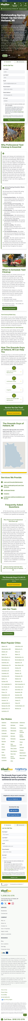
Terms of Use (4, 989)
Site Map (3, 946)
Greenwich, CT (5, 697)
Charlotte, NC (5, 662)
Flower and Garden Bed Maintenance (13, 399)
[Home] (1, 884)
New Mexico (14, 751)
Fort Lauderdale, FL (7, 684)
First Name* (6, 69)
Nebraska (13, 738)
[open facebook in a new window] (2, 904)
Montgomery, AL (19, 657)
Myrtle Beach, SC (19, 659)
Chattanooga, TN (6, 665)
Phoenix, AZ (18, 673)
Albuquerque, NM (6, 649)
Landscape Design (11, 381)
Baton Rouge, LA (6, 657)
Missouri (13, 733)
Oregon (21, 725)
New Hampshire (13, 744)
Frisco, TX (4, 692)
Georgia (4, 741)
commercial (21, 43)
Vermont (22, 747)
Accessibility (4, 994)
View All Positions (8, 633)
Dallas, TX (4, 678)
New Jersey (14, 748)
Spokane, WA (18, 695)
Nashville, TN (18, 662)
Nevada (13, 741)
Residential (8, 61)
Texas (21, 742)
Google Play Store (14, 815)
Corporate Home (5, 949)
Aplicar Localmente (6, 934)
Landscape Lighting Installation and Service (14, 497)
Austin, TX (4, 654)
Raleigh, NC (18, 678)
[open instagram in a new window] (13, 904)
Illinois (3, 747)
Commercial (21, 61)
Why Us (3, 920)
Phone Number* (6, 86)
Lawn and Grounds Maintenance (11, 371)
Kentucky (4, 757)
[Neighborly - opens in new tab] (7, 953)
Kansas (3, 755)
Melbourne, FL (18, 649)
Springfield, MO (19, 697)
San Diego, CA (19, 689)
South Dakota (21, 735)
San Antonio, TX (19, 687)
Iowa (3, 752)
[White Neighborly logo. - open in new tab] (4, 1)
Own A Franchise (5, 928)
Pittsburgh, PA (18, 676)
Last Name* (6, 75)
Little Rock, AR (19, 646)
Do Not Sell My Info (5, 997)
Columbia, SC (5, 673)
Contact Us (4, 926)
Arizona (4, 725)
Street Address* (7, 92)
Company (4, 917)
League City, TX (6, 708)
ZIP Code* (5, 98)
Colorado (4, 733)
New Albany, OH (19, 665)
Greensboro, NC (6, 695)
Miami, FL (17, 654)
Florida (3, 738)
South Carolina (22, 731)
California (4, 730)
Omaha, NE (18, 668)
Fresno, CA (4, 689)
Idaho (3, 744)
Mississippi (13, 730)
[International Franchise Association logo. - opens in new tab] (3, 953)
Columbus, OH (5, 676)
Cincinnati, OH (5, 668)
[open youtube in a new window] (9, 904)
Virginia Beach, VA (19, 705)
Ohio (12, 761)
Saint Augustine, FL (20, 684)
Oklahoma (22, 722)
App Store (14, 811)
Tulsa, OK (17, 703)
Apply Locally (4, 931)
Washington (23, 752)
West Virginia (23, 755)
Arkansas (4, 728)
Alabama (4, 722)
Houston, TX (5, 700)
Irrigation (9, 390)
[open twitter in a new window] (6, 904)
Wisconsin (22, 758)
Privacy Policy (21, 111)
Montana (13, 736)
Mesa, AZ (17, 651)
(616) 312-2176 (8, 896)
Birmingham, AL (6, 659)
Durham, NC (5, 681)
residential (13, 43)
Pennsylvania (23, 728)
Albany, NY (4, 646)
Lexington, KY (5, 711)
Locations (6, 884)
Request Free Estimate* (14, 120)
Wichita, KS (18, 708)
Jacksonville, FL (6, 703)
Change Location (23, 8)
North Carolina (13, 757)
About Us (3, 923)
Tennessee (22, 739)
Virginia (21, 750)
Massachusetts (14, 722)
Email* (4, 80)
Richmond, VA (18, 681)
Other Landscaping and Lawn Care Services (14, 486)
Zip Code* (4, 855)
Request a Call (14, 877)
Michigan (13, 725)
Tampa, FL (17, 700)
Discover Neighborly (14, 799)
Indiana (3, 749)
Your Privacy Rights (7, 999)
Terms (15, 111)
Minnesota (13, 728)
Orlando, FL (18, 670)
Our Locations (4, 944)
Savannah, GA (18, 692)
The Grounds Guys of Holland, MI (9, 27)
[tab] (7, 62)
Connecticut (5, 736)
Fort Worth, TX (5, 687)
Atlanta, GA (4, 651)
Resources (4, 938)
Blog (2, 941)
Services (3, 907)
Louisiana (4, 760)
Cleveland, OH (5, 670)
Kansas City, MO (6, 705)
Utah (21, 744)
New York (13, 754)
